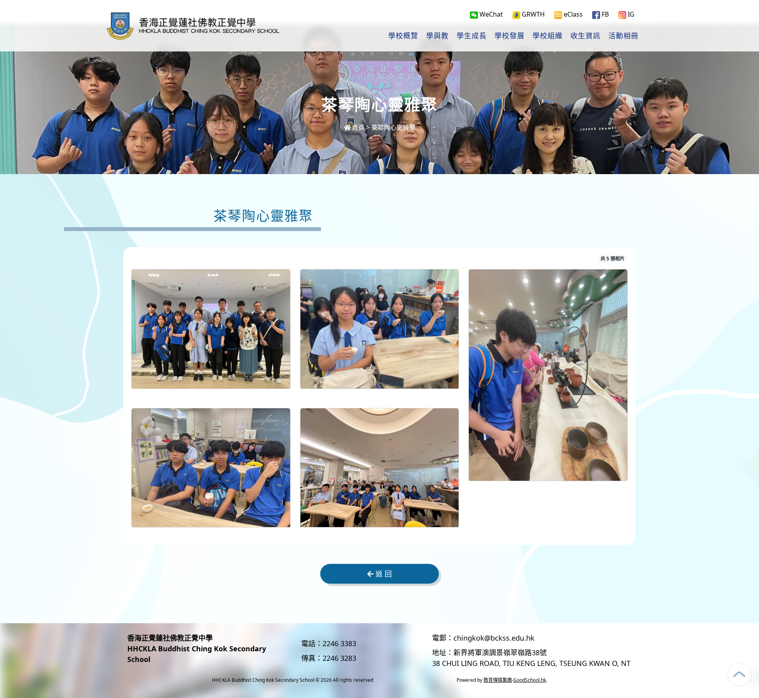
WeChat (490, 14)
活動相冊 (623, 36)
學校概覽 (403, 36)
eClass (572, 14)
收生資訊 (585, 36)
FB (604, 14)
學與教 (437, 36)
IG (630, 14)
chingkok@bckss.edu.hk (493, 638)
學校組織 (547, 36)
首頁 (358, 127)
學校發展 (510, 36)
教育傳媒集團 (497, 680)
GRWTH (532, 14)
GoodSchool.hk (529, 680)
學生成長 (472, 36)
